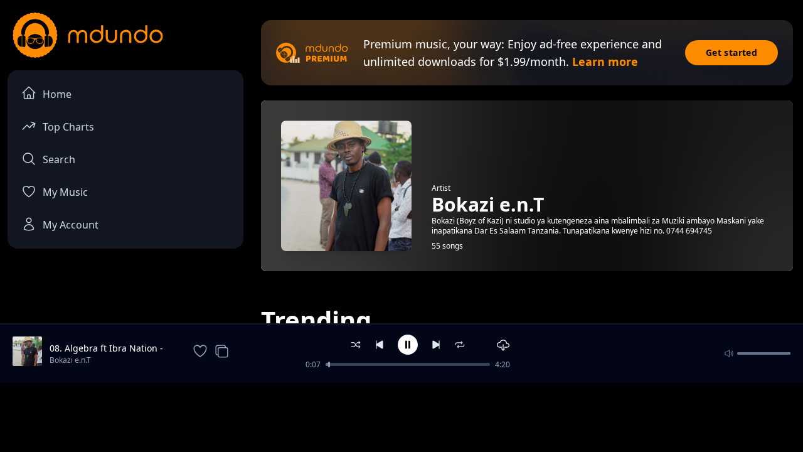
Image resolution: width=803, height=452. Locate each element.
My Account (70, 225)
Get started (731, 52)
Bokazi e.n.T (70, 360)
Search (59, 159)
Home (57, 94)
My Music (65, 192)
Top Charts (68, 127)
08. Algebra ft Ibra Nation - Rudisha (106, 348)
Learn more (605, 61)
